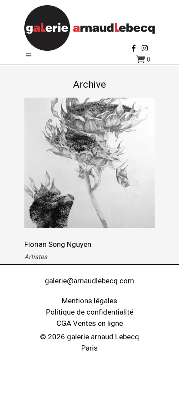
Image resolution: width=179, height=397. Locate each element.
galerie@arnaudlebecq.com (89, 280)
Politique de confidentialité (89, 312)
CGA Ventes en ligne (89, 323)
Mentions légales (89, 300)
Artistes (35, 257)
